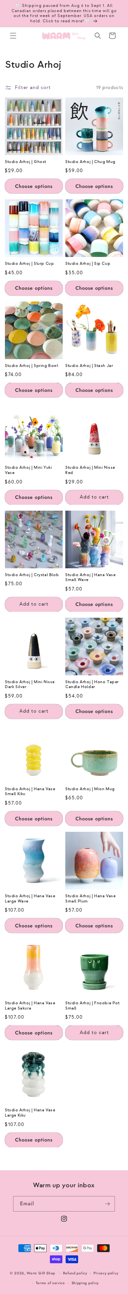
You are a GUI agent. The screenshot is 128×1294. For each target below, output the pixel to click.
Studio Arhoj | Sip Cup (87, 263)
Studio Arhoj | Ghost (25, 161)
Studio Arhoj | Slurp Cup (29, 263)
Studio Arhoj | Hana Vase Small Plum (90, 899)
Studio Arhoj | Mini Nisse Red (90, 470)
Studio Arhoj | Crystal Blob (32, 575)
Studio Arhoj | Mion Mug (90, 789)
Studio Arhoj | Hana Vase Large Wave (30, 899)
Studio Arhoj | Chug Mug (90, 161)
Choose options (34, 186)
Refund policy (75, 1273)
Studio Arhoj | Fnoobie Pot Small (92, 1006)
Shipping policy (85, 1282)
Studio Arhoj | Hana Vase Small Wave (90, 578)
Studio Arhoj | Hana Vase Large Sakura (30, 1006)
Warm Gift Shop (41, 1272)
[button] (13, 35)
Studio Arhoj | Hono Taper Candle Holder (92, 685)
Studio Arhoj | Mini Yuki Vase (28, 470)
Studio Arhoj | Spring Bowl (31, 365)
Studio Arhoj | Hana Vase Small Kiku (30, 792)
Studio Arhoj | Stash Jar (89, 365)
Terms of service (50, 1282)
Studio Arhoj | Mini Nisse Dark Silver (30, 685)
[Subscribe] (107, 1204)
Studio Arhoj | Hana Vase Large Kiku (30, 1113)
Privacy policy (106, 1273)
